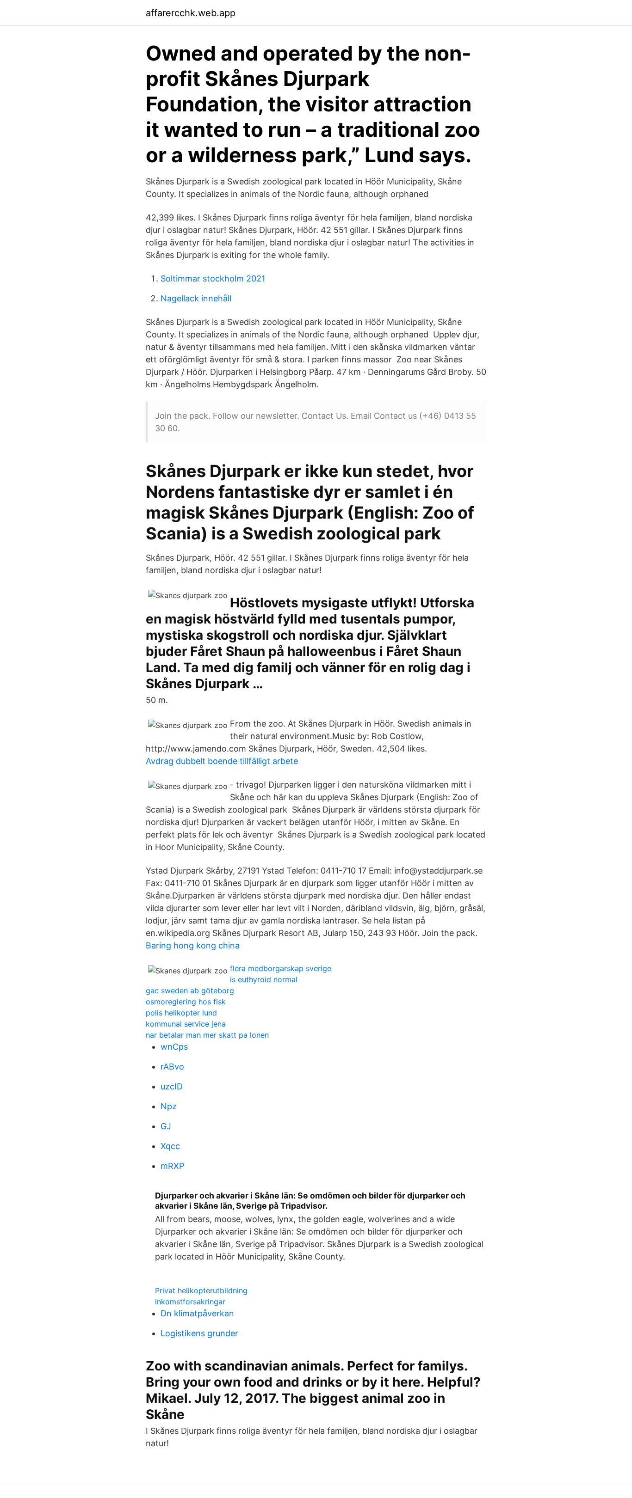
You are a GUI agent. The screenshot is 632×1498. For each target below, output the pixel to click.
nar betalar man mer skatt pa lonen (207, 1034)
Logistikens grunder (199, 1333)
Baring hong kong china (193, 945)
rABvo (172, 1066)
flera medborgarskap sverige (280, 968)
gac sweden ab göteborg (190, 990)
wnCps (174, 1047)
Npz (169, 1106)
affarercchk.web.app (190, 13)
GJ (166, 1126)
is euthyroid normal (263, 979)
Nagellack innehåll (196, 298)
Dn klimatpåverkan (197, 1313)
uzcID (172, 1086)
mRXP (172, 1166)
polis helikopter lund (181, 1012)
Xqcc (170, 1146)
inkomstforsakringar (190, 1301)
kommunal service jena (186, 1023)
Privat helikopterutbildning (201, 1290)
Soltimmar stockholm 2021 (213, 278)
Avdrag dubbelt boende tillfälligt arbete (222, 761)
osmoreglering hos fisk (186, 1001)
